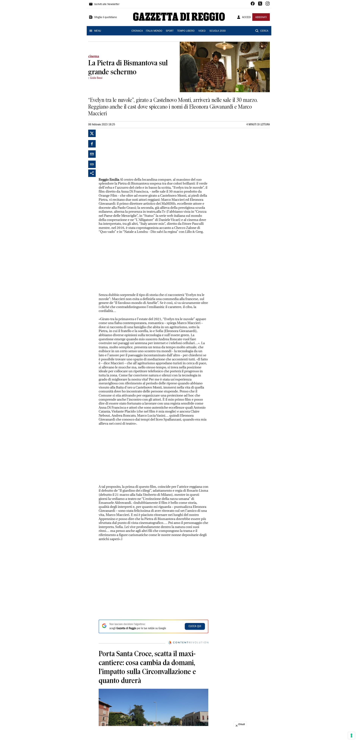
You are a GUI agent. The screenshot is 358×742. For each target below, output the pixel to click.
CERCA (264, 31)
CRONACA (137, 31)
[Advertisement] (127, 153)
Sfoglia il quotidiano (105, 17)
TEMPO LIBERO (185, 31)
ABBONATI (261, 17)
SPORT (170, 31)
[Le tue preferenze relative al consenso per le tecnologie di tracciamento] (351, 735)
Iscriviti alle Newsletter (106, 4)
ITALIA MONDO (154, 31)
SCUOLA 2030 (217, 31)
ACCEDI (246, 17)
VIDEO (201, 31)
